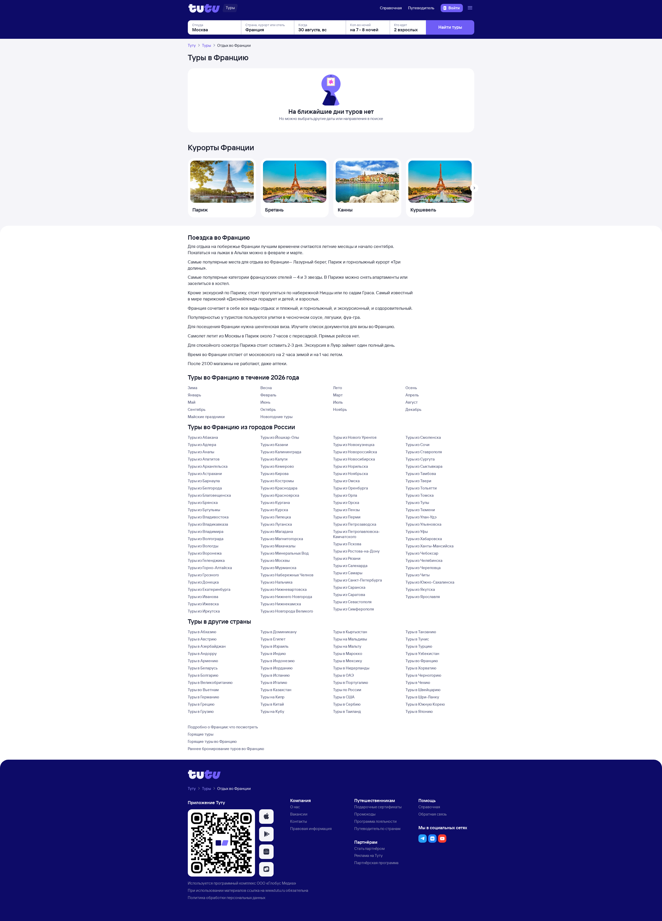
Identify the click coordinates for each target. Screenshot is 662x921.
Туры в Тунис (417, 639)
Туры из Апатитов (204, 459)
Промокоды (364, 814)
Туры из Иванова (203, 596)
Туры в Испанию (275, 675)
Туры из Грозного (203, 574)
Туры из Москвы (275, 560)
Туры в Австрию (202, 639)
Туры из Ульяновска (423, 524)
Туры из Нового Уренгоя (355, 437)
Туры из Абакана (203, 437)
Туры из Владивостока (208, 517)
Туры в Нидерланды (351, 668)
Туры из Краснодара (278, 488)
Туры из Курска (274, 509)
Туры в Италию (273, 682)
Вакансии (298, 814)
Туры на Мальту (347, 646)
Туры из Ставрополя (423, 451)
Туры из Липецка (275, 517)
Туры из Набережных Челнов (286, 574)
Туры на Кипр (272, 696)
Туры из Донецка (203, 582)
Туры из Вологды (203, 545)
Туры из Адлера (202, 444)
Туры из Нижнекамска (280, 603)
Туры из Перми (346, 517)
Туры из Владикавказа (208, 524)
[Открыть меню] (470, 8)
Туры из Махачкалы (277, 545)
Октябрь (268, 409)
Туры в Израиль (274, 646)
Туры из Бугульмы (204, 509)
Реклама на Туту (368, 855)
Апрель (412, 394)
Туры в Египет (272, 639)
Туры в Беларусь (203, 668)
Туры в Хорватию (420, 668)
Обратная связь (432, 814)
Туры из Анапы (201, 451)
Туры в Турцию (418, 646)
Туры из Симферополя (353, 609)
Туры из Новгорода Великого (286, 611)
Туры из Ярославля (422, 596)
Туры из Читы (417, 574)
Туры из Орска (346, 502)
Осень (411, 387)
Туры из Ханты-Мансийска (429, 545)
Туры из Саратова (349, 594)
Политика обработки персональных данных (226, 897)
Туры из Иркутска (204, 611)
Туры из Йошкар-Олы (279, 437)
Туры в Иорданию (276, 668)
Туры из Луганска (276, 524)
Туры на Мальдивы (350, 639)
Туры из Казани (274, 444)
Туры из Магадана (276, 531)
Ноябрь (340, 409)
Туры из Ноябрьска (350, 473)
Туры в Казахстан (275, 689)
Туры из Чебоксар (421, 553)
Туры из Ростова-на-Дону (356, 551)
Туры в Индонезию (277, 660)
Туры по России (347, 689)
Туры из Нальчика (276, 582)
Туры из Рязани (346, 558)
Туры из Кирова (274, 473)
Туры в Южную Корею (425, 704)
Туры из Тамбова (420, 473)
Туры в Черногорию (423, 675)
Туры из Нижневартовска (283, 589)
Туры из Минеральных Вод (284, 553)
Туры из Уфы (416, 531)
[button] (266, 816)
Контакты (298, 821)
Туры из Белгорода (205, 488)
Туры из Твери (418, 480)
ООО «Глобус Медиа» (276, 883)
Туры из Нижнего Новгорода (286, 596)
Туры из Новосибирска (354, 459)
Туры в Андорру (202, 653)
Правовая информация (311, 828)
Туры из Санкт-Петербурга (357, 580)
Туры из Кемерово (277, 466)
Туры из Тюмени (420, 509)
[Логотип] (204, 8)
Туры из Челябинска (423, 560)
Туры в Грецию (201, 704)
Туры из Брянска (203, 502)
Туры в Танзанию (420, 631)
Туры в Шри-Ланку (422, 696)
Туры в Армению (203, 660)
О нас (295, 806)
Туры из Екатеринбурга (209, 589)
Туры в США (344, 696)
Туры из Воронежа (205, 553)
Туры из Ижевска (203, 603)
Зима (192, 387)
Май (191, 402)
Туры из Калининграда (280, 451)
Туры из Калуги (274, 459)
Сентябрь (197, 409)
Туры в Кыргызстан (350, 631)
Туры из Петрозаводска (354, 524)
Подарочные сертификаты (378, 806)
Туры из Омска (346, 480)
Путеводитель (421, 7)
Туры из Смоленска (423, 437)
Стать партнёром (369, 848)
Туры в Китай (272, 704)
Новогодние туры (276, 416)
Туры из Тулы (417, 502)
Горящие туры (200, 734)
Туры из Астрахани (205, 473)
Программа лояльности (375, 821)
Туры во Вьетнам (203, 689)
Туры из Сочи (417, 444)
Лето (337, 387)
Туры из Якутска (420, 589)
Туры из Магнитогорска (281, 538)
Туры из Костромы (277, 480)
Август (411, 402)
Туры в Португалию (350, 682)
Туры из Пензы (346, 509)
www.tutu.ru (275, 890)
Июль (338, 402)
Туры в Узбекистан (422, 653)
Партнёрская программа (376, 862)
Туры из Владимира (205, 531)
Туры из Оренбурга (350, 488)
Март (338, 394)
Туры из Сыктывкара (423, 466)
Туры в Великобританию (210, 682)
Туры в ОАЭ (343, 675)
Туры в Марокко (347, 653)
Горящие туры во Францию (212, 741)
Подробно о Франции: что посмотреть (223, 726)
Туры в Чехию (417, 682)
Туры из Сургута (420, 459)
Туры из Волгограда (205, 538)
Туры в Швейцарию (422, 689)
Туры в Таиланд (347, 711)
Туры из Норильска (350, 466)
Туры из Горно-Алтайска (210, 567)
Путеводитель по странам (377, 828)
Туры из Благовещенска (209, 495)
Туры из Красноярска (279, 495)
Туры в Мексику (347, 660)
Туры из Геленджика (206, 560)
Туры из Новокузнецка (353, 444)
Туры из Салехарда (350, 565)
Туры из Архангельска (208, 466)
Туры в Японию (419, 711)
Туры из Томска (419, 495)
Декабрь (413, 409)
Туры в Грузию (201, 711)
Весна (266, 387)
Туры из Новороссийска (355, 451)
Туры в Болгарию (203, 675)
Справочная (391, 7)
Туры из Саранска (349, 587)
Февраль (268, 394)
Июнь (265, 402)
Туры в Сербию (346, 704)
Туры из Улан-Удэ (421, 517)
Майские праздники (206, 416)
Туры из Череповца (423, 567)
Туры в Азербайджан (207, 646)
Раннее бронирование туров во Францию (226, 748)
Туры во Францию (421, 660)
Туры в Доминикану (278, 631)
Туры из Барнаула (204, 480)
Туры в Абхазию (202, 631)
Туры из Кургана (275, 502)
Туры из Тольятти (421, 488)
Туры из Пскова (347, 543)
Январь (194, 394)
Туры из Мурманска (278, 567)
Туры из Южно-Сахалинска (429, 582)
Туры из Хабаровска (423, 538)
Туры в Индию (273, 653)
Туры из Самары (347, 572)
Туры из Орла (345, 495)
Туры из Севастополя (352, 601)
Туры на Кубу (272, 711)
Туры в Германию (203, 696)
